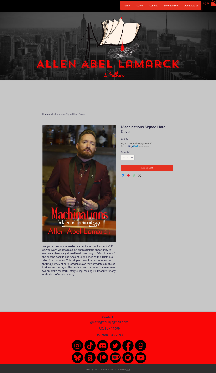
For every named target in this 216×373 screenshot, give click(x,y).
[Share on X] (139, 175)
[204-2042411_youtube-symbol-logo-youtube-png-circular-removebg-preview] (140, 357)
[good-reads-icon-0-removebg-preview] (140, 345)
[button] (213, 3)
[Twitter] (115, 345)
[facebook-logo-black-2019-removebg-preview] (128, 345)
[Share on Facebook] (123, 175)
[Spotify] (128, 357)
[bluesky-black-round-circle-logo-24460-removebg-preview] (77, 357)
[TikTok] (90, 345)
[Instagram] (77, 345)
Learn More (143, 146)
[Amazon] (90, 357)
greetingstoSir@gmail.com (109, 322)
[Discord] (102, 345)
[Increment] (132, 157)
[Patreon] (102, 357)
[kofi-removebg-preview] (115, 357)
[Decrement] (123, 157)
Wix (128, 369)
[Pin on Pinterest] (128, 175)
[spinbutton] (127, 157)
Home (45, 114)
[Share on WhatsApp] (134, 175)
